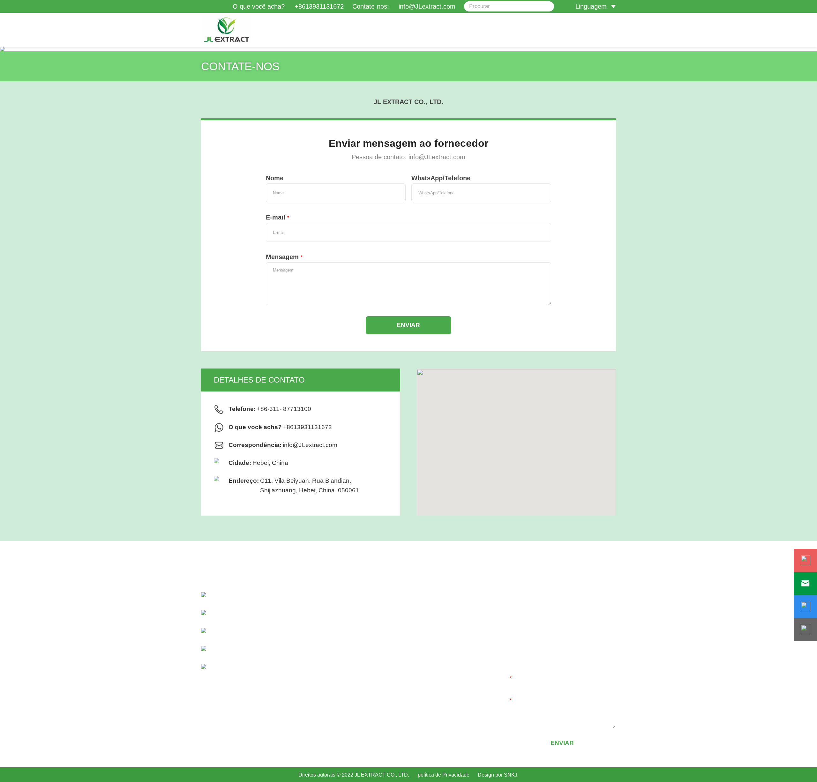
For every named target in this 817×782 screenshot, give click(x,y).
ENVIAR (408, 325)
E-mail (277, 217)
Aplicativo (385, 639)
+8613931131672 (319, 6)
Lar (376, 598)
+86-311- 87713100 (284, 409)
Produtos (384, 625)
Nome (274, 178)
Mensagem (284, 256)
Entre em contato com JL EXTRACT (423, 667)
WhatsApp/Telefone (440, 178)
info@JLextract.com (310, 445)
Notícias (383, 653)
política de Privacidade (443, 775)
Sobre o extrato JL (398, 612)
